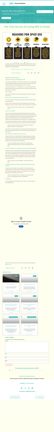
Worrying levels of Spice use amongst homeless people (11, 326)
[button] (4, 3)
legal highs (26, 69)
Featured (20, 69)
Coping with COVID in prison (29, 284)
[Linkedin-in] (28, 388)
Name (6, 353)
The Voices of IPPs (11, 284)
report (24, 86)
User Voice (31, 69)
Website (6, 360)
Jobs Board (9, 264)
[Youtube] (32, 388)
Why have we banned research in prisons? (29, 305)
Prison (23, 69)
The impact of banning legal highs (29, 326)
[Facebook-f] (25, 388)
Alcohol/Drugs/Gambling (15, 69)
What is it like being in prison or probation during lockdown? (11, 305)
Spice (29, 69)
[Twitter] (21, 388)
